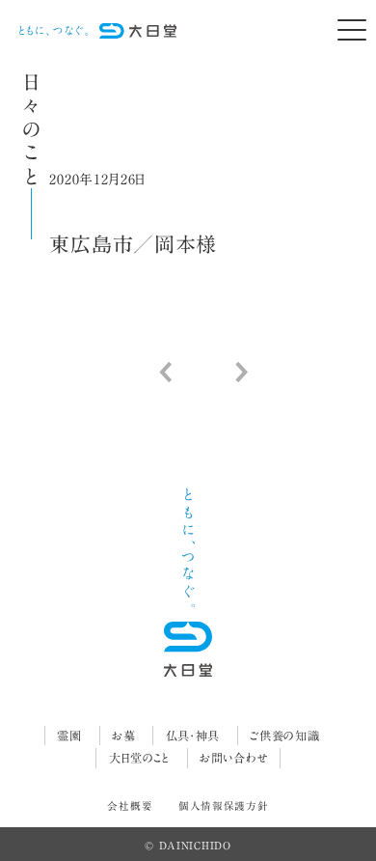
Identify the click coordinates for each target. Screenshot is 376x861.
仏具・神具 (193, 735)
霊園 (69, 735)
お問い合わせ (233, 758)
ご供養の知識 (284, 735)
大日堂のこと (139, 758)
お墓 (123, 735)
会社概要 (129, 806)
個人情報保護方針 (223, 806)
